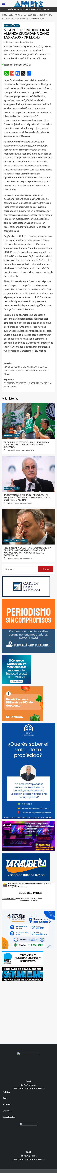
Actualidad (8, 26)
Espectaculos (9, 1117)
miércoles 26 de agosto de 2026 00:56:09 (20, 450)
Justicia (16, 541)
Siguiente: (28, 383)
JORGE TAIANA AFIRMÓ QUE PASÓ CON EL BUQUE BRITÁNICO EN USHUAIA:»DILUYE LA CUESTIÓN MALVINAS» (27, 497)
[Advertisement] (28, 1011)
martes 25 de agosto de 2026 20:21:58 (19, 558)
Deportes (7, 1110)
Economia (7, 1104)
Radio (5, 1098)
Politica (16, 26)
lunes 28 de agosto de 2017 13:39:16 (19, 42)
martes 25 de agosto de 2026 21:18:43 (19, 503)
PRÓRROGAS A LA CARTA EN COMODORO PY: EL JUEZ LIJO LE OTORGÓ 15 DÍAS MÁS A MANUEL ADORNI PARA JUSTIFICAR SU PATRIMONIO (27, 551)
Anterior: (26, 369)
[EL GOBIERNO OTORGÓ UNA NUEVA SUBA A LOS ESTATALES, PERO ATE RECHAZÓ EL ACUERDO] (28, 421)
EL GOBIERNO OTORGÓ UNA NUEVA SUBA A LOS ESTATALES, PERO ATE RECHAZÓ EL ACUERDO (27, 444)
